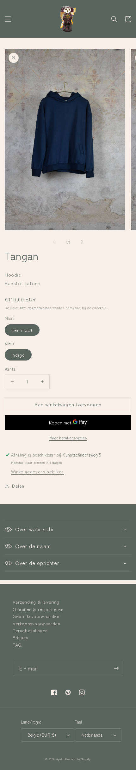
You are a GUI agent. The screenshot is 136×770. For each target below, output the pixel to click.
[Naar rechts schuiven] (82, 242)
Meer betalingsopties (68, 437)
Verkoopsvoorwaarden (36, 623)
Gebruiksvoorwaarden (36, 616)
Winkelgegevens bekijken (37, 471)
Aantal (10, 369)
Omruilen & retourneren (38, 609)
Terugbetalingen (30, 630)
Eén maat (22, 330)
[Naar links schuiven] (54, 242)
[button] (8, 19)
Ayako (60, 759)
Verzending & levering (36, 602)
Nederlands (92, 735)
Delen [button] (18, 486)
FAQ (17, 645)
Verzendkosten (40, 307)
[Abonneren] (116, 668)
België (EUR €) (42, 735)
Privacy (20, 637)
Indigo (18, 355)
